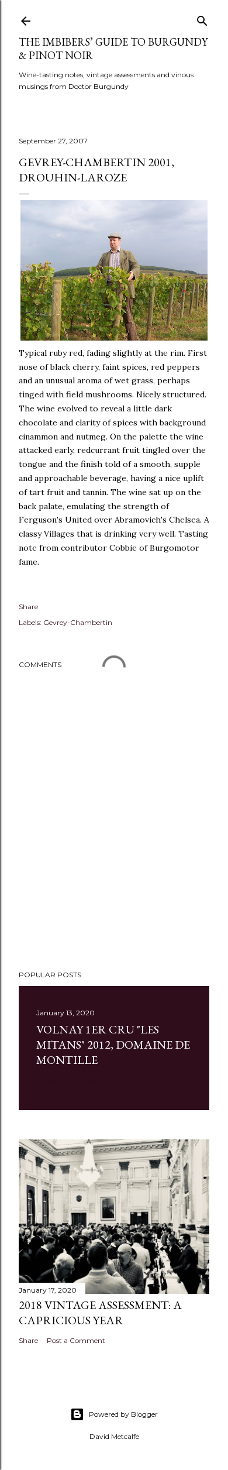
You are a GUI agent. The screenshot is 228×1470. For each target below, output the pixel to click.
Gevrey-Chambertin (77, 622)
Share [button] (28, 606)
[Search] (202, 18)
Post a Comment (76, 1340)
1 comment (83, 1080)
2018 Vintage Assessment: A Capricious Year (100, 1312)
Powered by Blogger (123, 1414)
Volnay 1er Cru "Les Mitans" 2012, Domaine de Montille (113, 1044)
